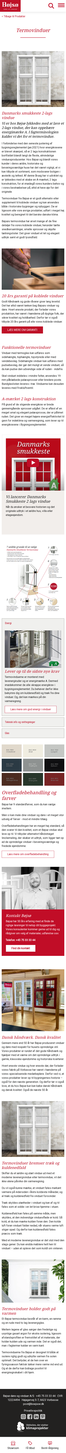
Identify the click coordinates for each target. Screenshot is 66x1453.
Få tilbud (30, 1448)
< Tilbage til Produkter (13, 16)
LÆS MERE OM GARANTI (22, 329)
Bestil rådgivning (50, 1448)
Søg (51, 6)
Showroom (13, 1448)
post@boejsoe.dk (33, 1404)
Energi (8, 623)
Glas (7, 733)
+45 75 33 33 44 (25, 940)
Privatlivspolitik (33, 1410)
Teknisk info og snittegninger (20, 722)
